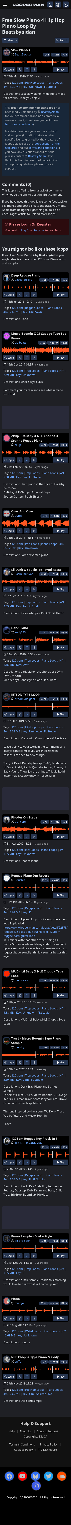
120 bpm (17, 83)
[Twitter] (48, 1476)
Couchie (20, 880)
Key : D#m (22, 665)
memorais (21, 980)
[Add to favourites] (27, 69)
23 (65, 699)
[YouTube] (22, 1476)
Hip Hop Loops (34, 83)
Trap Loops (32, 371)
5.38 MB (8, 477)
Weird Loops (33, 1331)
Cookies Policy (23, 1450)
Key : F (26, 1179)
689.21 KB (9, 548)
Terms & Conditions (22, 1444)
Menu (11, 40)
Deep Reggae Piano (25, 275)
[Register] (58, 4)
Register (39, 230)
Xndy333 (20, 632)
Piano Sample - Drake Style (31, 1236)
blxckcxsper (22, 1241)
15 (65, 1361)
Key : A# (21, 606)
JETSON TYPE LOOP (25, 695)
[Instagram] (36, 1486)
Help (12, 1431)
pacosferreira (23, 280)
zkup (18, 445)
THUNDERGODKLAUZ (29, 1143)
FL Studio (50, 87)
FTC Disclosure (47, 1450)
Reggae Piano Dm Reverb (30, 875)
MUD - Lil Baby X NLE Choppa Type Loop (37, 973)
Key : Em (21, 477)
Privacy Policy (49, 1444)
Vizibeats (20, 342)
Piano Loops (55, 83)
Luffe (18, 1361)
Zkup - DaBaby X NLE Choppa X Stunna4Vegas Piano (34, 438)
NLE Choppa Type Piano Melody (35, 1357)
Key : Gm (28, 1394)
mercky (19, 1047)
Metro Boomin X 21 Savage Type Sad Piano (38, 335)
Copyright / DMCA (35, 1436)
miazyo (19, 1303)
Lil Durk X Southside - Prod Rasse (36, 570)
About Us (26, 1431)
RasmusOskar (24, 574)
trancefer (21, 822)
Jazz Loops (32, 850)
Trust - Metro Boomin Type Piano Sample (36, 1040)
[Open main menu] (5, 4)
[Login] (50, 4)
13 (65, 1240)
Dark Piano (19, 628)
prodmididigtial (25, 699)
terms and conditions (19, 124)
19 (65, 445)
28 (65, 342)
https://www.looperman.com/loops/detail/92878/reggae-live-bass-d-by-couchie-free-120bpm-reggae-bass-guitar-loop (35, 932)
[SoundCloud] (62, 1476)
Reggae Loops (34, 308)
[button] (66, 4)
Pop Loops (32, 544)
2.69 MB (15, 312)
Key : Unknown (32, 87)
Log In (25, 230)
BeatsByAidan (23, 54)
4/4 (5, 87)
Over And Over (22, 511)
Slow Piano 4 (20, 50)
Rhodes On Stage (24, 817)
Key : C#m (22, 1080)
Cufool (19, 516)
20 (65, 632)
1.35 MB (15, 87)
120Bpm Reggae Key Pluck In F (34, 1138)
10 (65, 574)
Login (10, 69)
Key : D (26, 912)
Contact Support (47, 1431)
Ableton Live (44, 1394)
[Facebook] (9, 1476)
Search (63, 40)
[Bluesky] (35, 1476)
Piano (15, 1299)
